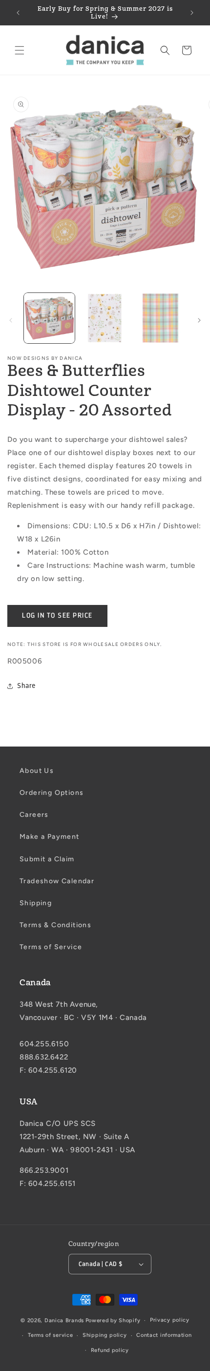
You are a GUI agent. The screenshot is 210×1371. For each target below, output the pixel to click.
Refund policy (110, 1350)
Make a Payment (50, 836)
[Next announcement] (192, 12)
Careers (34, 814)
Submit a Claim (47, 859)
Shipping (36, 903)
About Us (37, 771)
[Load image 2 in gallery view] (105, 318)
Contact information (163, 1335)
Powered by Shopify (113, 1320)
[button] (19, 50)
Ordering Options (52, 793)
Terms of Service (51, 947)
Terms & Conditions (55, 925)
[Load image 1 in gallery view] (49, 318)
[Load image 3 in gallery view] (160, 318)
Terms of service (50, 1335)
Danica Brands (64, 1320)
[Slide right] (199, 320)
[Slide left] (10, 320)
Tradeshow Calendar (57, 881)
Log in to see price (57, 615)
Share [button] (26, 686)
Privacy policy (169, 1320)
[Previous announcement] (18, 12)
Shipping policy (105, 1335)
